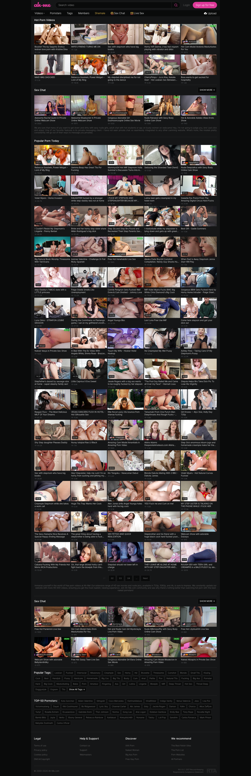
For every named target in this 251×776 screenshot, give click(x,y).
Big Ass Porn (131, 754)
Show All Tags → (77, 689)
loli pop (162, 717)
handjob (56, 678)
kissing (207, 673)
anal (143, 678)
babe (75, 684)
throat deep (202, 684)
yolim (182, 706)
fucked (69, 673)
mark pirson (205, 717)
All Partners (176, 759)
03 (120, 578)
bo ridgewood (88, 706)
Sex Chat (119, 13)
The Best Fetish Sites (181, 745)
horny (128, 673)
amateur (94, 684)
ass (116, 684)
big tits (116, 678)
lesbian (58, 673)
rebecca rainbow (94, 717)
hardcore (78, 678)
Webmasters (86, 754)
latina (132, 684)
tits (63, 689)
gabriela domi (85, 712)
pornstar (208, 678)
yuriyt (38, 712)
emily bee (174, 712)
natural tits (172, 678)
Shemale (100, 13)
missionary (95, 673)
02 (112, 578)
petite (152, 678)
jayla (52, 717)
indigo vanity (166, 701)
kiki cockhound (70, 706)
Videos (39, 13)
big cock (48, 684)
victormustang (42, 706)
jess (196, 701)
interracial (81, 673)
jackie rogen (158, 706)
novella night (203, 712)
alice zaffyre (205, 706)
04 (128, 578)
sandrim (174, 717)
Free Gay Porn (132, 759)
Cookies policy (40, 754)
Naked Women (132, 750)
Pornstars (55, 13)
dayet (56, 706)
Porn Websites (178, 754)
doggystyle (40, 689)
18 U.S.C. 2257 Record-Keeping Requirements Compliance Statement (188, 770)
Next (145, 578)
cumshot (172, 673)
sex (119, 673)
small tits (195, 673)
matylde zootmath (44, 723)
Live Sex (139, 13)
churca (192, 706)
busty (126, 678)
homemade (92, 678)
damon (172, 706)
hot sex (188, 684)
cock (37, 678)
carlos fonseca (189, 717)
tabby (151, 717)
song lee (127, 712)
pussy (67, 678)
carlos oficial (63, 723)
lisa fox (206, 701)
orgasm (54, 689)
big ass (196, 678)
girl (123, 684)
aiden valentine (85, 701)
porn (84, 684)
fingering (106, 684)
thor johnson (102, 712)
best (46, 678)
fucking (185, 678)
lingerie (142, 684)
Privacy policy (40, 750)
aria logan (141, 712)
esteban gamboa (158, 712)
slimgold (101, 701)
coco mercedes (116, 701)
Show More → (207, 90)
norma (115, 712)
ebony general (75, 717)
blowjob (154, 684)
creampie (108, 673)
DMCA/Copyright (42, 759)
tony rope (188, 712)
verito (61, 717)
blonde (183, 673)
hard (37, 684)
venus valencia (183, 701)
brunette (145, 673)
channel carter (119, 706)
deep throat (175, 684)
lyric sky (103, 706)
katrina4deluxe (135, 701)
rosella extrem (52, 712)
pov (161, 678)
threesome (158, 673)
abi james (135, 706)
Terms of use (40, 745)
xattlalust (111, 717)
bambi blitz (40, 717)
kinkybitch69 (126, 717)
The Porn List (177, 750)
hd (136, 673)
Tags (70, 13)
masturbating (63, 684)
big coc (105, 678)
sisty (146, 706)
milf (163, 684)
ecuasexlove (69, 712)
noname (140, 717)
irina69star (151, 701)
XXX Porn (130, 745)
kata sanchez (67, 701)
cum (135, 678)
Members (83, 13)
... (136, 578)
